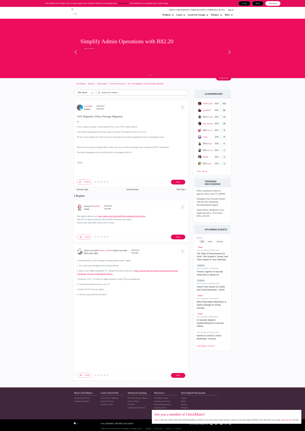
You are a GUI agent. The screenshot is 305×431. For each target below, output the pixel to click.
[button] (244, 3)
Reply (178, 182)
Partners (215, 15)
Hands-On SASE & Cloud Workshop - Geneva (209, 337)
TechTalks (130, 404)
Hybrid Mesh (102, 84)
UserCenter (178, 428)
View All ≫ (202, 171)
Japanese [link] (184, 404)
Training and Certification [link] (136, 408)
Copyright (148, 428)
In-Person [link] (219, 241)
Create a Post (223, 78)
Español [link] (183, 398)
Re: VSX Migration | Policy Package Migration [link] (146, 84)
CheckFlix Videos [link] (107, 404)
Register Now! (91, 56)
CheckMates (81, 84)
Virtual (200, 247)
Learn (179, 15)
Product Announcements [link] (162, 404)
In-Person (201, 265)
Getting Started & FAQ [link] (82, 398)
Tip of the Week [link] (132, 401)
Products (167, 15)
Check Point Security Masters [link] (137, 398)
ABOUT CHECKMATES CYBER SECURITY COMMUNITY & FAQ (197, 10)
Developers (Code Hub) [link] (162, 401)
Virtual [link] (210, 241)
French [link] (183, 401)
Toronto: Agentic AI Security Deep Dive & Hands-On (210, 273)
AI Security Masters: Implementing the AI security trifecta (210, 323)
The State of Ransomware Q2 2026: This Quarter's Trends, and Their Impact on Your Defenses (212, 256)
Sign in (157, 420)
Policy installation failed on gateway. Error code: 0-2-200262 (211, 192)
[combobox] (142, 92)
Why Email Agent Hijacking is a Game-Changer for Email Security (211, 305)
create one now (286, 420)
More (227, 15)
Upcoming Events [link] (160, 408)
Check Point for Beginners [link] (110, 398)
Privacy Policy (123, 3)
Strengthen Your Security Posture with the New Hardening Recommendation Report (211, 202)
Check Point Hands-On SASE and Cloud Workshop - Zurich (211, 288)
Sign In (231, 10)
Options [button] (185, 84)
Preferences (273, 3)
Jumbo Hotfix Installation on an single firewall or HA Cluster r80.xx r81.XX (210, 213)
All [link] (202, 241)
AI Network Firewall (117, 84)
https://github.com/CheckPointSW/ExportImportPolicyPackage (121, 216)
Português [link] (184, 408)
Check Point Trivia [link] (107, 401)
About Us (169, 428)
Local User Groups (196, 15)
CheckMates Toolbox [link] (161, 398)
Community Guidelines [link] (81, 401)
